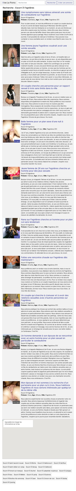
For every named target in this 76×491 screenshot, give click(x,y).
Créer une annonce (65, 3)
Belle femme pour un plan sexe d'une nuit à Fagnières (42, 122)
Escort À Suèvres (45, 475)
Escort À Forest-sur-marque (13, 471)
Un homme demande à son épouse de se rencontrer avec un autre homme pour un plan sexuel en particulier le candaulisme (46, 338)
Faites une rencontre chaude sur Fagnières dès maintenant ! (44, 258)
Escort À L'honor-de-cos (45, 478)
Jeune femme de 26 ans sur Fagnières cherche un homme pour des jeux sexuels (45, 169)
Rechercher (51, 3)
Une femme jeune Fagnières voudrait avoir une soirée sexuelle (44, 46)
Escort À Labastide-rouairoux (47, 471)
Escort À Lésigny (65, 471)
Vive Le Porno (9, 2)
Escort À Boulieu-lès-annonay (13, 478)
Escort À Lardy (32, 475)
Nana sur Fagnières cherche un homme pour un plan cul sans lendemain (47, 220)
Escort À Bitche (30, 463)
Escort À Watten (19, 475)
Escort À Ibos (7, 475)
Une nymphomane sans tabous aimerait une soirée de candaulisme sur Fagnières (46, 13)
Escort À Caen (31, 478)
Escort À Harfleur (60, 463)
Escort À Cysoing (9, 482)
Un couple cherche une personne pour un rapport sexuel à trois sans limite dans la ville (45, 87)
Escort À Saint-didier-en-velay (13, 467)
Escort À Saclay (61, 478)
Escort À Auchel (30, 471)
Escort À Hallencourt (45, 463)
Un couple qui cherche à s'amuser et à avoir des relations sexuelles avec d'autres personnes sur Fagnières (44, 298)
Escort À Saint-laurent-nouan (13, 463)
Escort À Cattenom (45, 467)
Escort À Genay (31, 467)
